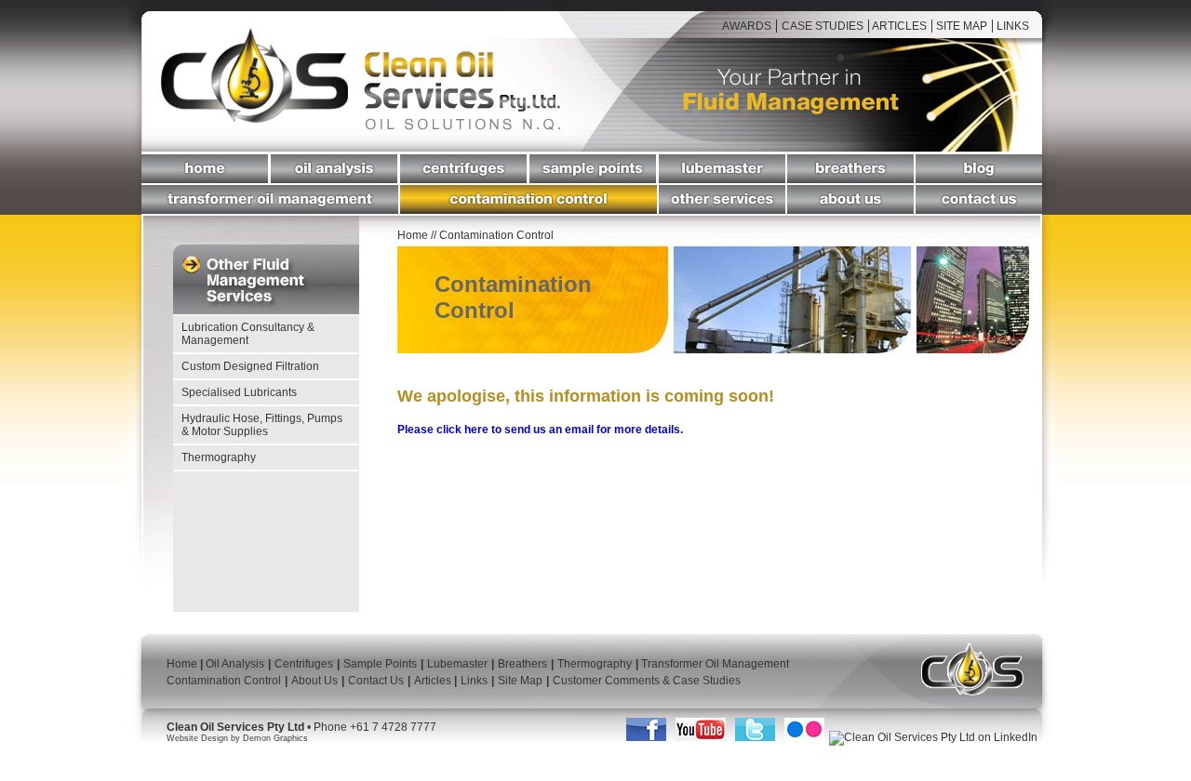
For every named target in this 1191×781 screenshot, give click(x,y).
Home (414, 235)
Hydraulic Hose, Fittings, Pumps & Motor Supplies (261, 425)
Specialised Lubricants (239, 392)
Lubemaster (457, 663)
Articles (434, 680)
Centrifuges (303, 663)
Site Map (520, 680)
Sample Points (380, 663)
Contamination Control (224, 680)
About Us (314, 680)
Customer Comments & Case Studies (647, 680)
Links (474, 680)
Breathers (522, 663)
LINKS (1013, 26)
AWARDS (746, 26)
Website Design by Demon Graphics (237, 738)
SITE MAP (960, 26)
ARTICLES (898, 26)
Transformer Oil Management (713, 663)
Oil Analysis (235, 663)
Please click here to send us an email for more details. (540, 429)
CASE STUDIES (822, 26)
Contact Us (376, 680)
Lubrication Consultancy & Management (247, 334)
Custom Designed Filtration (250, 366)
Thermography (218, 457)
